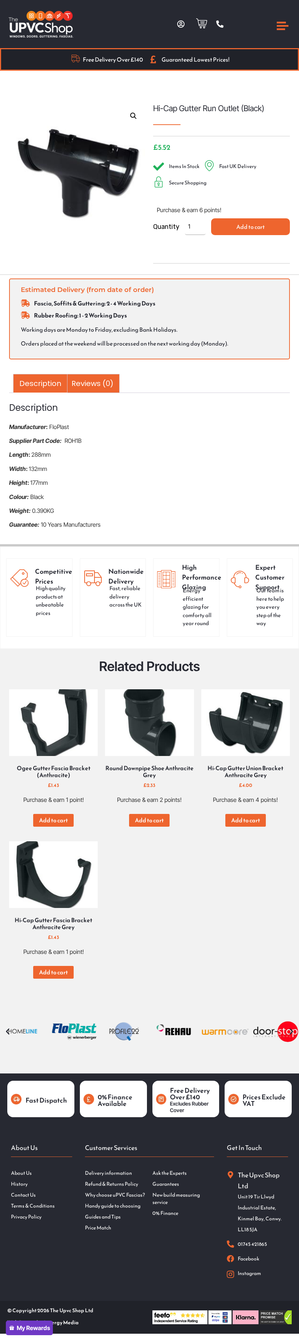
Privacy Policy (26, 1217)
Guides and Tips (103, 1217)
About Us (21, 1173)
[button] (133, 115)
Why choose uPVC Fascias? (115, 1195)
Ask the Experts (169, 1173)
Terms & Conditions (33, 1206)
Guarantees (165, 1184)
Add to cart (250, 226)
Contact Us (23, 1195)
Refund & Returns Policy (111, 1184)
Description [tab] (40, 383)
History (19, 1184)
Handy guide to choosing (112, 1206)
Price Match (98, 1228)
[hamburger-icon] (282, 27)
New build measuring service (176, 1199)
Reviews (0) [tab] (92, 383)
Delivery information (108, 1173)
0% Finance (165, 1213)
